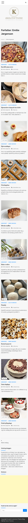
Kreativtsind (14, 519)
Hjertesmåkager (5, 146)
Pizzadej (3, 305)
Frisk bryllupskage (6, 423)
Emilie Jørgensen (6, 69)
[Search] (26, 2)
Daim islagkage (5, 384)
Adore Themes (9, 521)
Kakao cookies (5, 264)
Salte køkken (12, 64)
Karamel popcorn (6, 344)
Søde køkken (12, 144)
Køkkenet (4, 64)
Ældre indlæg (5, 442)
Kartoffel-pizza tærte (7, 67)
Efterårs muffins (5, 226)
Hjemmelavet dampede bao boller (11, 107)
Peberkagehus (5, 185)
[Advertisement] (14, 489)
